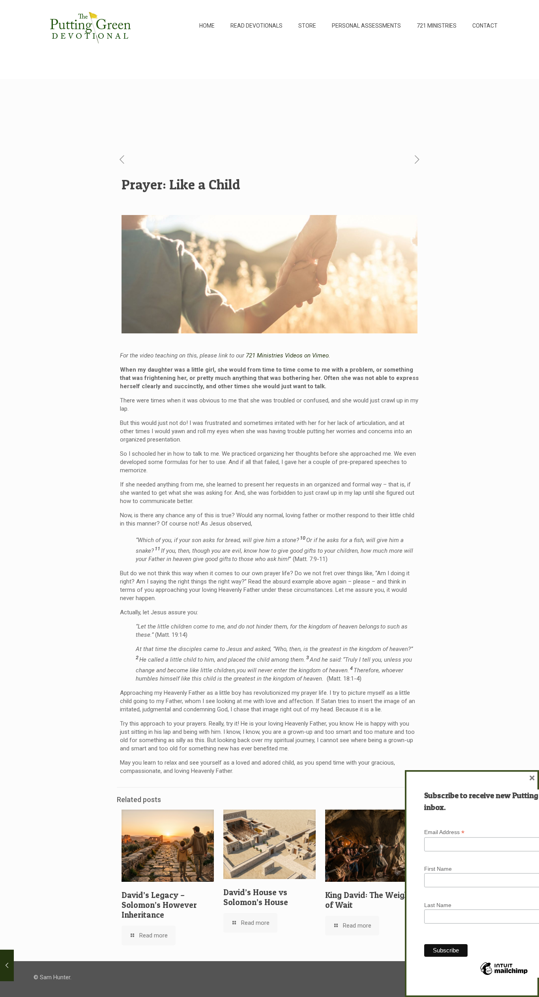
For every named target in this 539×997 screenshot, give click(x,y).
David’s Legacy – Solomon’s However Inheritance (159, 905)
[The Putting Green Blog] (91, 25)
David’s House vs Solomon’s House (255, 897)
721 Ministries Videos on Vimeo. (288, 355)
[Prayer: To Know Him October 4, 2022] (7, 965)
